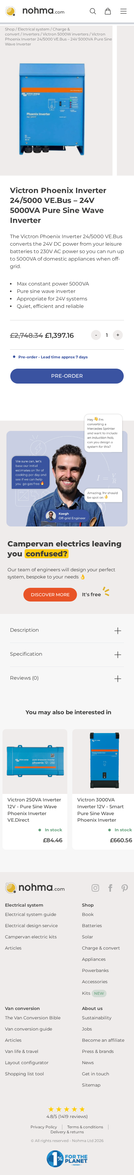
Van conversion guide (28, 1029)
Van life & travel (21, 1051)
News (88, 1062)
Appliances (94, 959)
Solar (87, 937)
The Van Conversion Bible (32, 1018)
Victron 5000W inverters (66, 34)
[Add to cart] (108, 11)
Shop (10, 29)
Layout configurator (27, 1062)
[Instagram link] (97, 888)
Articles (13, 948)
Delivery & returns (67, 1132)
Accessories (95, 981)
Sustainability (97, 1018)
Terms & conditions (85, 1127)
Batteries (92, 925)
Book (87, 914)
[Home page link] (28, 11)
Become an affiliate (103, 1040)
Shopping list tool (24, 1074)
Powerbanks (95, 970)
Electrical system (34, 29)
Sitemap (91, 1085)
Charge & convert (101, 948)
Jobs (87, 1029)
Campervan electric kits (31, 937)
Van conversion (22, 1008)
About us (92, 1008)
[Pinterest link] (125, 888)
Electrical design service (31, 925)
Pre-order (67, 376)
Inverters (31, 34)
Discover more (50, 594)
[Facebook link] (112, 888)
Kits (93, 993)
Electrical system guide (30, 914)
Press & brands (98, 1051)
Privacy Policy (44, 1127)
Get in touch (95, 1074)
